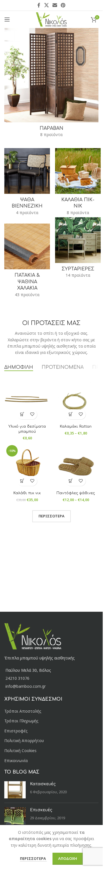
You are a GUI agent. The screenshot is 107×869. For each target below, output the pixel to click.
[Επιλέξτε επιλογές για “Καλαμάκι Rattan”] (71, 414)
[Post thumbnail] (15, 789)
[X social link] (46, 5)
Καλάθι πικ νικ (27, 493)
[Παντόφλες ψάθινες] (75, 466)
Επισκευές (41, 810)
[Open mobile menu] (7, 19)
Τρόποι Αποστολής (22, 711)
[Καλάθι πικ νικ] (27, 466)
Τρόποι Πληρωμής (21, 720)
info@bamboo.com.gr (25, 686)
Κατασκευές (43, 784)
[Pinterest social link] (63, 5)
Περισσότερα (33, 858)
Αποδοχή (67, 858)
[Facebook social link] (38, 5)
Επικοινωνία (16, 760)
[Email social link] (55, 5)
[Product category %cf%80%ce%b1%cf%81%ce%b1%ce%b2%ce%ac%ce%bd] (51, 84)
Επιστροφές (16, 731)
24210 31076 (17, 678)
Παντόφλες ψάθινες (75, 493)
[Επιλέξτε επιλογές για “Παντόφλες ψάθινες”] (71, 481)
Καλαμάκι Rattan (76, 426)
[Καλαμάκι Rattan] (75, 399)
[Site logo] (51, 19)
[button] (22, 414)
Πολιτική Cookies (20, 750)
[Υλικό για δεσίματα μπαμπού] (27, 399)
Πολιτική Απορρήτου (24, 740)
